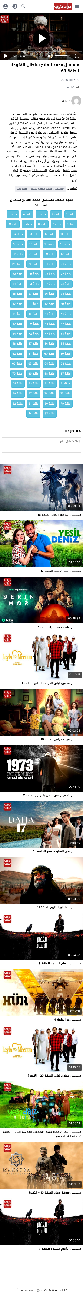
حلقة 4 (27, 214)
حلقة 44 (49, 314)
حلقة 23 (66, 264)
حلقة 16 (49, 244)
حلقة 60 (49, 353)
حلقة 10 (13, 224)
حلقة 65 (33, 363)
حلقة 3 (41, 214)
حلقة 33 (34, 284)
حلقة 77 (34, 393)
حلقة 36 (49, 293)
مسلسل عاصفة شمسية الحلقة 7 (59, 627)
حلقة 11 (65, 234)
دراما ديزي (61, 1290)
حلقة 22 (18, 254)
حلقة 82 (18, 403)
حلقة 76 (49, 393)
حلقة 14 (18, 234)
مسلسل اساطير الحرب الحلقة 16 (59, 514)
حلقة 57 (34, 343)
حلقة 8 (42, 224)
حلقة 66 (17, 363)
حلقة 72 (50, 383)
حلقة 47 (66, 323)
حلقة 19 (65, 254)
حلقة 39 (65, 303)
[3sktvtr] (76, 105)
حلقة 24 (49, 264)
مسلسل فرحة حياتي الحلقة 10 (61, 739)
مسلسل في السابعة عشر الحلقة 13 (57, 851)
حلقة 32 (50, 284)
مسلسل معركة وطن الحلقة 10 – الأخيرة (54, 1192)
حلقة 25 (33, 264)
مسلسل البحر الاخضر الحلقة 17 (61, 571)
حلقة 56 (49, 343)
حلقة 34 (17, 284)
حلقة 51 (66, 333)
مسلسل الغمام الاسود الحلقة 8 (60, 963)
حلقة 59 (65, 353)
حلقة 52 (50, 333)
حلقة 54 (17, 333)
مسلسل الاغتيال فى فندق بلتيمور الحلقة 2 (52, 795)
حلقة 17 (34, 244)
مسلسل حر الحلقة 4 (67, 1019)
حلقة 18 (18, 244)
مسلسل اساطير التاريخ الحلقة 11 (59, 907)
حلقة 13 (34, 234)
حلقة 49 (34, 323)
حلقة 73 (34, 383)
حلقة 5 (13, 214)
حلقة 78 (18, 393)
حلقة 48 (50, 323)
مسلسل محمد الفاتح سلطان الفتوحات (40, 188)
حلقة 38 (17, 293)
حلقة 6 (71, 224)
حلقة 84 (33, 413)
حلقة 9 (28, 224)
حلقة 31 (66, 284)
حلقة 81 (34, 403)
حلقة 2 (56, 214)
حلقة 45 (33, 314)
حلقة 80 (49, 403)
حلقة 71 (65, 383)
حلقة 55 (66, 343)
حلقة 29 (34, 273)
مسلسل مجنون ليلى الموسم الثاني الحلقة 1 (51, 683)
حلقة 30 (17, 273)
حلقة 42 (17, 303)
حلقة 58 (17, 343)
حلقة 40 (49, 303)
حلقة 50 (17, 323)
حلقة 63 (66, 363)
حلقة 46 (17, 314)
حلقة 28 (50, 273)
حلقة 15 (65, 244)
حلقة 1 (70, 214)
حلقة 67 (66, 373)
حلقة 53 (34, 333)
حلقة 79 (66, 403)
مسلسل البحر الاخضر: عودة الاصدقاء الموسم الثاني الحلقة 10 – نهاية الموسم (42, 1134)
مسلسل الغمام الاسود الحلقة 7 (60, 1248)
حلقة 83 (49, 413)
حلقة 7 (57, 224)
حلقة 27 (66, 273)
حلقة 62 (17, 353)
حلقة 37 (34, 293)
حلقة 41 (33, 303)
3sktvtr (65, 101)
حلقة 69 (33, 373)
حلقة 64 (49, 363)
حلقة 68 (49, 373)
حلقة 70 (17, 373)
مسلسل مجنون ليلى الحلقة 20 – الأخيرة (54, 1075)
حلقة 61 (33, 353)
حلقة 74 (18, 383)
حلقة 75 (65, 393)
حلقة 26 (17, 264)
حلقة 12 (49, 234)
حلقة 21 (34, 254)
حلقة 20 (49, 254)
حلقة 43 (66, 314)
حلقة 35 (66, 293)
